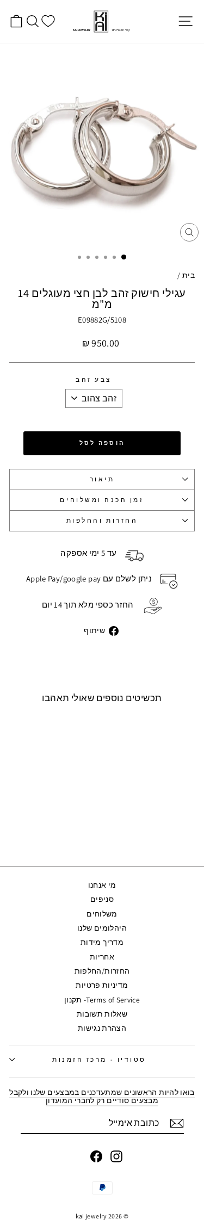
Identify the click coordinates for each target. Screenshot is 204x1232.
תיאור (102, 479)
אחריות (102, 957)
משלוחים (102, 914)
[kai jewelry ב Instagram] (116, 1156)
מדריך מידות (102, 942)
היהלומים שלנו (102, 928)
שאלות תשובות (102, 1014)
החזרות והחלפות (102, 520)
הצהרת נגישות (102, 1028)
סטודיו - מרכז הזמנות (99, 1059)
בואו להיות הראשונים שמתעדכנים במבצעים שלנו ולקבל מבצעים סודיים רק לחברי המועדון (102, 1096)
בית (188, 275)
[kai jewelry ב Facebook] (96, 1156)
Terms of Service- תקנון (102, 1000)
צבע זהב (94, 379)
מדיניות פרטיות (102, 985)
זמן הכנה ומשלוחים (102, 500)
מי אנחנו (102, 885)
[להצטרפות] (177, 1123)
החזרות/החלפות (102, 971)
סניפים (102, 899)
